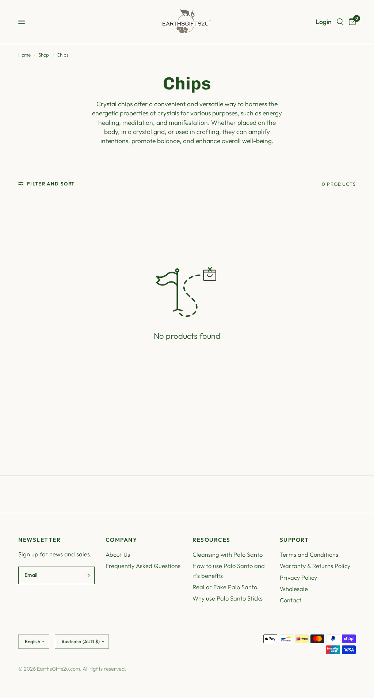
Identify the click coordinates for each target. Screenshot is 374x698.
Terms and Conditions (309, 554)
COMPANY (121, 539)
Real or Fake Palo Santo (224, 587)
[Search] (340, 22)
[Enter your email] (87, 575)
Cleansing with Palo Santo (227, 554)
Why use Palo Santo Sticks (227, 598)
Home (24, 55)
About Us (118, 554)
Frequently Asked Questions (143, 565)
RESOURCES (211, 539)
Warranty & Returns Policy (315, 565)
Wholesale (294, 588)
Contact (290, 600)
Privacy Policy (298, 577)
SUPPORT (294, 539)
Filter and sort (51, 184)
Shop (43, 55)
